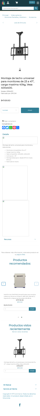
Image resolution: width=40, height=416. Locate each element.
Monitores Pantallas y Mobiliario (15, 17)
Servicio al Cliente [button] (10, 389)
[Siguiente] (37, 22)
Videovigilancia (16, 15)
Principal (5, 15)
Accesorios (32, 17)
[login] (10, 3)
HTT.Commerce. (17, 394)
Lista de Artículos (20, 23)
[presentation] (4, 284)
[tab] (20, 239)
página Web (21, 254)
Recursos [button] (7, 239)
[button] (17, 3)
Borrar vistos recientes (20, 332)
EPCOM (19, 302)
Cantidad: (5, 110)
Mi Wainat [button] (7, 385)
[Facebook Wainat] (19, 405)
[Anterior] (3, 22)
